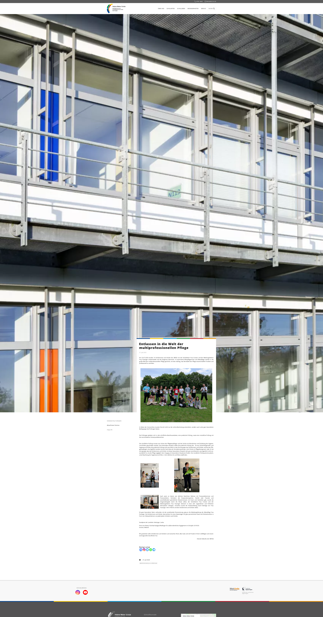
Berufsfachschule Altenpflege (148, 563)
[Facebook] (140, 549)
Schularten (171, 8)
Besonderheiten (193, 8)
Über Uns (161, 8)
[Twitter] (147, 549)
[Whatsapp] (150, 549)
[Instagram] (144, 549)
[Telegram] (153, 549)
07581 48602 (199, 1)
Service (203, 8)
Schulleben (181, 8)
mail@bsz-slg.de (211, 1)
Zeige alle (109, 430)
